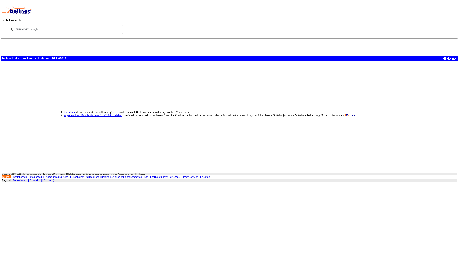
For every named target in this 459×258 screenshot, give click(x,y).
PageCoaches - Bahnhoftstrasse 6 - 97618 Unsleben (93, 115)
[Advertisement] (158, 10)
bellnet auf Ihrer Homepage (166, 177)
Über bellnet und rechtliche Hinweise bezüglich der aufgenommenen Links (110, 177)
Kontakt (206, 177)
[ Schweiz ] (48, 180)
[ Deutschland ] (19, 180)
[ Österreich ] (35, 180)
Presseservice (190, 177)
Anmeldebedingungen (57, 177)
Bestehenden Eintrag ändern (27, 177)
